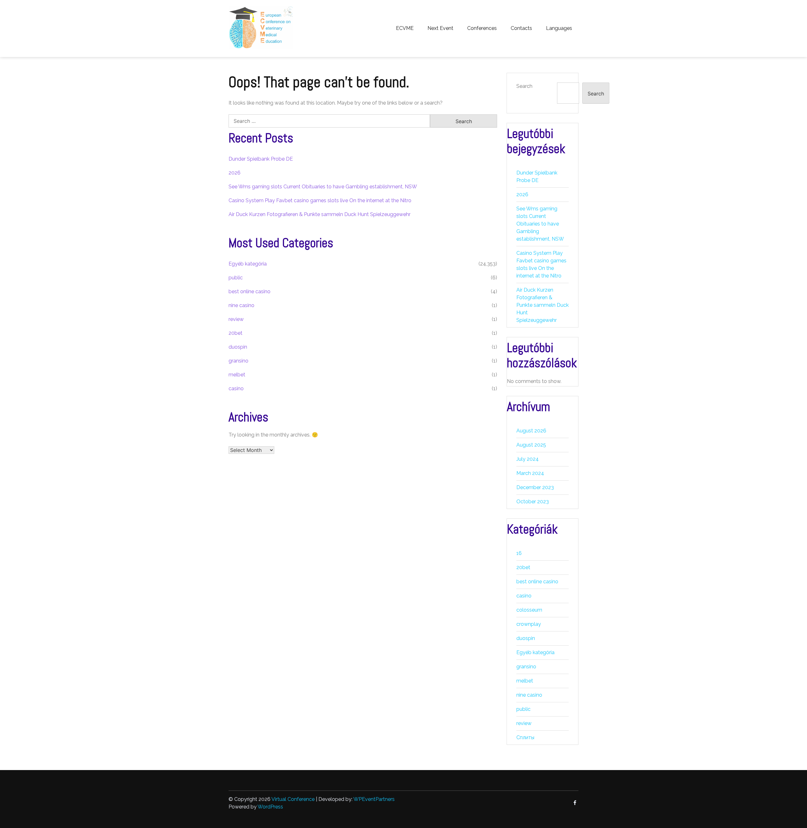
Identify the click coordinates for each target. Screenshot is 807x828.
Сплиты (525, 737)
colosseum (529, 610)
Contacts (521, 28)
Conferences (482, 28)
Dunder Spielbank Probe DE (261, 159)
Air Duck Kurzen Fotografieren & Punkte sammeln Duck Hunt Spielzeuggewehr (319, 214)
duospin (238, 347)
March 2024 (530, 473)
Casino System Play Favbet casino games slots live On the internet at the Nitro (320, 200)
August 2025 (531, 445)
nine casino (241, 305)
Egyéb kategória (248, 264)
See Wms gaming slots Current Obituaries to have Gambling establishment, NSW (323, 187)
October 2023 (532, 502)
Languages (559, 28)
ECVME (405, 28)
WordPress (270, 807)
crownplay (528, 624)
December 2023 (535, 487)
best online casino (249, 291)
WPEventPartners (374, 799)
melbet (237, 375)
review (236, 319)
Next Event (440, 28)
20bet (235, 333)
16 (519, 553)
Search (524, 86)
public (236, 278)
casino (236, 388)
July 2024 (527, 459)
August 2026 (531, 431)
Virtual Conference (293, 799)
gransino (238, 361)
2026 (235, 173)
